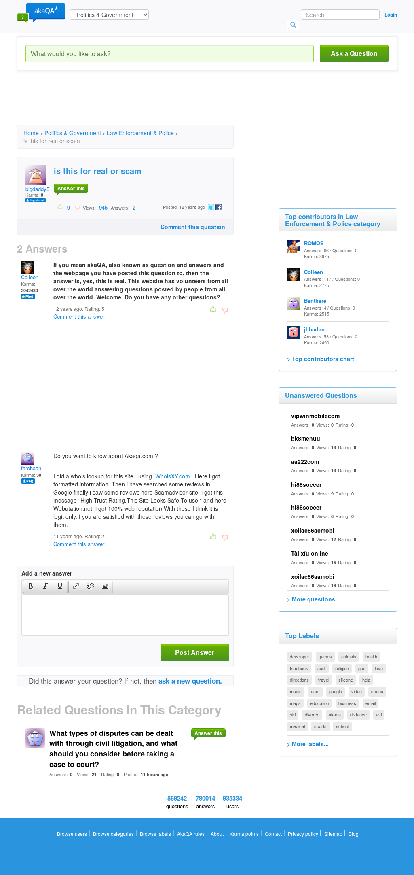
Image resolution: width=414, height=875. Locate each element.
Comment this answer (78, 316)
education (319, 703)
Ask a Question (354, 53)
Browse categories (113, 833)
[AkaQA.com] (41, 12)
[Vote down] (77, 207)
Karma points (244, 833)
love (379, 668)
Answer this (71, 188)
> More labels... (308, 744)
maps (295, 703)
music (296, 691)
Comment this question (193, 227)
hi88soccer (306, 484)
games (325, 656)
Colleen (29, 277)
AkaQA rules (191, 833)
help (366, 679)
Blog (354, 833)
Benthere (315, 300)
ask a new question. (190, 681)
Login (390, 14)
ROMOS (314, 243)
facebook (299, 668)
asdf (321, 668)
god (361, 668)
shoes (377, 691)
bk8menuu (305, 438)
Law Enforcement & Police (140, 133)
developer (299, 656)
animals (348, 656)
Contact (273, 833)
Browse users (72, 833)
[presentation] (30, 587)
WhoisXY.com (172, 476)
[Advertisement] (164, 105)
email (370, 703)
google (335, 691)
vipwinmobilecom (315, 416)
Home (31, 133)
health (371, 656)
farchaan (31, 468)
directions (299, 679)
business (347, 703)
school (342, 726)
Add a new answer (46, 573)
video (356, 691)
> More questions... (313, 599)
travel (323, 679)
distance (358, 714)
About (217, 833)
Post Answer (194, 652)
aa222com (305, 461)
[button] (30, 587)
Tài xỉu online (309, 553)
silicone (345, 679)
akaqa (335, 714)
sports (320, 726)
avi (379, 714)
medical (297, 726)
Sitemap (333, 833)
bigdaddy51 (38, 189)
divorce (312, 714)
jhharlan (314, 329)
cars (315, 691)
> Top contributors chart (320, 359)
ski (293, 714)
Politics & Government (72, 133)
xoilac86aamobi (312, 576)
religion (342, 668)
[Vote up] (60, 207)
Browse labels (155, 833)
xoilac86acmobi (312, 530)
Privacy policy (303, 833)
